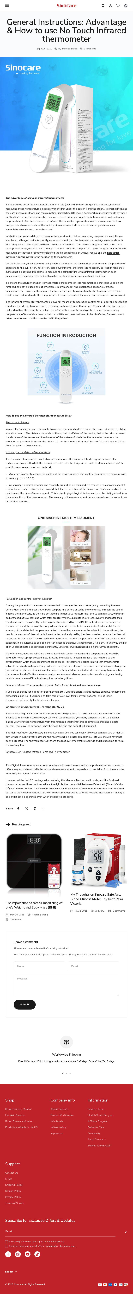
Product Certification (62, 1115)
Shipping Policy (13, 1185)
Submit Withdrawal (99, 1145)
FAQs (8, 1179)
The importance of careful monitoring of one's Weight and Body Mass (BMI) (34, 905)
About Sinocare (59, 1109)
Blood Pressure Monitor (19, 1121)
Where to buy (58, 1127)
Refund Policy (13, 1191)
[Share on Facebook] (18, 809)
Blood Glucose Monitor (18, 1109)
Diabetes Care (96, 1127)
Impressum (57, 1133)
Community (94, 1133)
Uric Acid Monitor (15, 1115)
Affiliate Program (98, 1121)
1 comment (16, 919)
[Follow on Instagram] (18, 1254)
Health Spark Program (100, 1115)
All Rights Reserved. (34, 1284)
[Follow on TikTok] (37, 1254)
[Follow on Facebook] (8, 1254)
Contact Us (11, 1173)
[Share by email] (43, 809)
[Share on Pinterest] (35, 809)
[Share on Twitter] (26, 809)
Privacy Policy (76, 954)
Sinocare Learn (96, 1109)
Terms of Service (97, 954)
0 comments (90, 48)
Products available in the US (21, 1127)
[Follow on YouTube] (27, 1254)
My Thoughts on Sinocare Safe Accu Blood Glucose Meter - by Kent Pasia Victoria (96, 899)
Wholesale (57, 1121)
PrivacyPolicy (57, 1241)
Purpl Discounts (97, 1139)
